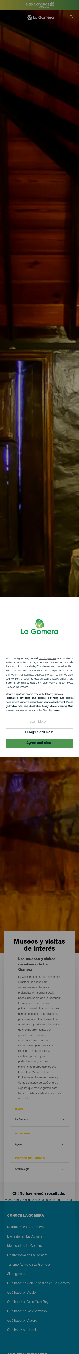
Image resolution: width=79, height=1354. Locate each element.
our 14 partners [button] (47, 658)
